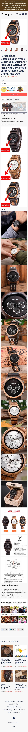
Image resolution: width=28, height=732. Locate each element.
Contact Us (16, 712)
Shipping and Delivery (14, 707)
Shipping (9, 99)
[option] (6, 49)
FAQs (9, 712)
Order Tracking (10, 701)
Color (2, 80)
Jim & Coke (15, 723)
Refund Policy (7, 710)
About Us (20, 701)
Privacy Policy (14, 704)
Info (3, 99)
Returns (17, 99)
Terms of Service (19, 710)
